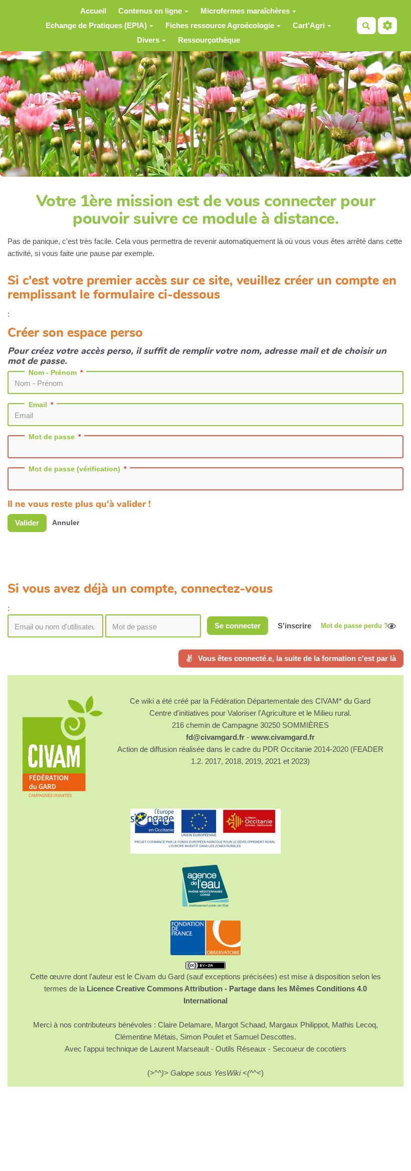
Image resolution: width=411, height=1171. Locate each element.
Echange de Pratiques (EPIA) (96, 25)
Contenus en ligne (150, 11)
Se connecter (238, 625)
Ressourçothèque (209, 40)
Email (38, 404)
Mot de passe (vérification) (74, 468)
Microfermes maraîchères (245, 11)
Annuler (65, 523)
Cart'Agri (309, 25)
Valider (27, 522)
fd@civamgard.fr (215, 737)
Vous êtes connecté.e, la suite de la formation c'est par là (296, 658)
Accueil (93, 11)
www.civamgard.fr (283, 737)
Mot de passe (52, 436)
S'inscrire (294, 625)
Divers (148, 40)
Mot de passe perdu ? (354, 625)
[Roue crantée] (387, 26)
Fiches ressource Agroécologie (219, 25)
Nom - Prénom (53, 372)
